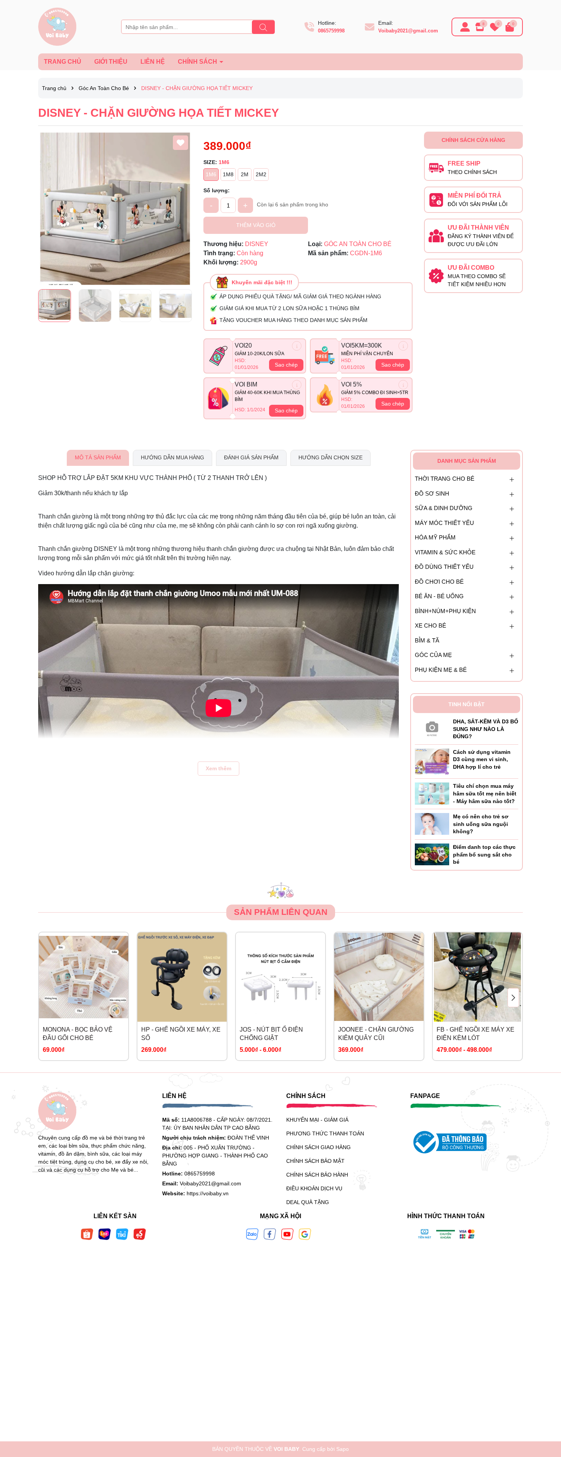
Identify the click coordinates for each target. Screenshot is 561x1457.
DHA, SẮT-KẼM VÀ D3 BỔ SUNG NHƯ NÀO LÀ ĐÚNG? (485, 728)
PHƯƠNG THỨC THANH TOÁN (325, 1133)
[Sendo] (140, 1234)
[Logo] (57, 26)
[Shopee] (87, 1234)
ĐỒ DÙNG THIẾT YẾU (444, 566)
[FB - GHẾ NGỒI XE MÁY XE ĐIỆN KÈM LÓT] (477, 977)
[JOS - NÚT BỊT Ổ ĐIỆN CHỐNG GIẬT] (280, 977)
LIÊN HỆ (152, 61)
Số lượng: (216, 190)
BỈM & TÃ (427, 640)
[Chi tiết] (296, 346)
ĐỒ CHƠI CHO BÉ (439, 581)
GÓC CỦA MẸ (433, 655)
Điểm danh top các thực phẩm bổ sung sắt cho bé (484, 854)
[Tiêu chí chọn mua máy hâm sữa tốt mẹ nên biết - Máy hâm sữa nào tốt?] (432, 793)
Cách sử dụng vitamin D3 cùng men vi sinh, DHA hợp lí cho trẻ (482, 759)
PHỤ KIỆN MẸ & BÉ (441, 670)
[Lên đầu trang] (545, 1411)
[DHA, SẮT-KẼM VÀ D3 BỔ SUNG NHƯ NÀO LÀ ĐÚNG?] (432, 727)
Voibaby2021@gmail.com (408, 31)
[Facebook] (270, 1234)
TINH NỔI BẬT (466, 704)
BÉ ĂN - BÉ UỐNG (439, 596)
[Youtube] (287, 1234)
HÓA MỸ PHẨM (435, 537)
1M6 (211, 174)
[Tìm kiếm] (263, 27)
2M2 (261, 174)
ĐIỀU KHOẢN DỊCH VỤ (314, 1188)
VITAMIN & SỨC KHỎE (445, 552)
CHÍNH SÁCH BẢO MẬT (315, 1161)
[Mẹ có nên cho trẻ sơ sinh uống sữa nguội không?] (432, 824)
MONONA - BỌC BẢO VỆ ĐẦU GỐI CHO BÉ (78, 1033)
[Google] (305, 1234)
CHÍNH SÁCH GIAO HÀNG (318, 1147)
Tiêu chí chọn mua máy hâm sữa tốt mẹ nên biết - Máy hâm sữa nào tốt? (484, 793)
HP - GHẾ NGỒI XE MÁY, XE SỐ (181, 1033)
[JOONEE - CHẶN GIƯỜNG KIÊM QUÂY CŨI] (379, 977)
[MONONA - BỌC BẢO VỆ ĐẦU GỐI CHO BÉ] (83, 977)
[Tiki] (122, 1234)
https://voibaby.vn (208, 1193)
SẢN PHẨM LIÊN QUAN (280, 912)
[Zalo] (252, 1234)
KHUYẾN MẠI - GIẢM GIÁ (317, 1120)
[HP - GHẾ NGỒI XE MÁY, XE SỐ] (182, 977)
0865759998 (331, 31)
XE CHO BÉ (430, 625)
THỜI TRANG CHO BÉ (444, 478)
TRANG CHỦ (62, 61)
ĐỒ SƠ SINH (432, 493)
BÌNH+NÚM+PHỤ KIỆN (445, 611)
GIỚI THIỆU (110, 61)
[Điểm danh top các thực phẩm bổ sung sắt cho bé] (432, 854)
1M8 (228, 174)
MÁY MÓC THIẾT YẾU (444, 523)
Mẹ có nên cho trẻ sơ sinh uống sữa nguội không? (480, 823)
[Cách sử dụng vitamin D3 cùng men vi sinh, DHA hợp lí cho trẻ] (432, 761)
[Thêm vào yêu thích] (180, 142)
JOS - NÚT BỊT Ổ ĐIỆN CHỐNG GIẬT (271, 1033)
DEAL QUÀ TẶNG (307, 1202)
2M (244, 174)
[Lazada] (104, 1234)
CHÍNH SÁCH (198, 61)
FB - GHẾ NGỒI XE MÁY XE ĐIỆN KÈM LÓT (475, 1033)
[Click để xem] (115, 208)
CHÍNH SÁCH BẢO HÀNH (317, 1175)
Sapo (342, 1449)
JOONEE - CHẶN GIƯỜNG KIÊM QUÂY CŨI (376, 1033)
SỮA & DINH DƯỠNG (443, 508)
